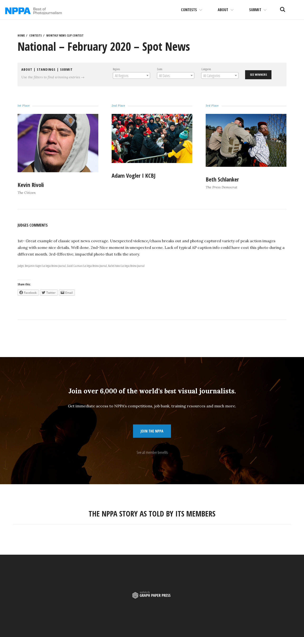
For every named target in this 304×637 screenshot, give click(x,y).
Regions (116, 69)
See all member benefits (152, 452)
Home (21, 35)
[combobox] (131, 75)
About (223, 9)
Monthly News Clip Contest (65, 35)
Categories (206, 69)
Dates (159, 69)
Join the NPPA (152, 431)
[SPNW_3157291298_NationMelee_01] (58, 170)
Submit (255, 9)
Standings (46, 69)
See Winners (258, 74)
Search (282, 7)
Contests (189, 9)
